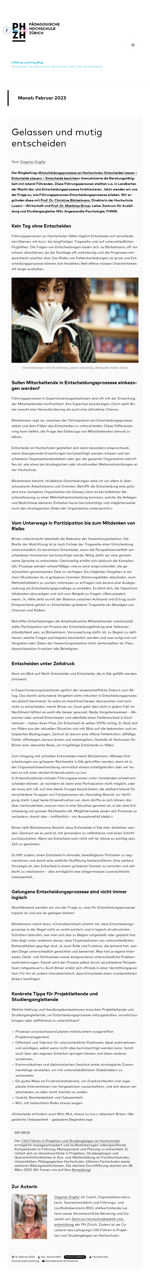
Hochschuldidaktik (75, 1257)
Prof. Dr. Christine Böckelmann (65, 200)
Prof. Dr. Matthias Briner (70, 206)
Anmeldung (81, 1170)
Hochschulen (100, 1257)
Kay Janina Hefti (51, 1257)
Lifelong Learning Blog (27, 62)
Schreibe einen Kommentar (61, 1261)
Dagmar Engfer (33, 162)
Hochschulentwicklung (25, 1261)
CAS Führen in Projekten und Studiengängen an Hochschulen (70, 1141)
